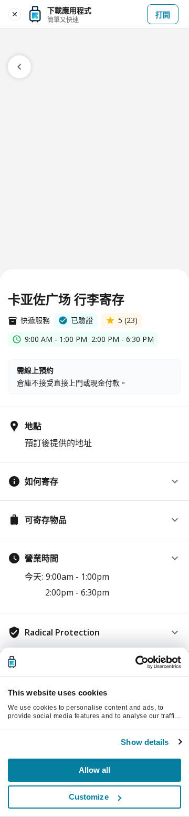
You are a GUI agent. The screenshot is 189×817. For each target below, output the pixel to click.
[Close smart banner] (14, 14)
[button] (94, 481)
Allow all (95, 769)
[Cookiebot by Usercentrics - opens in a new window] (136, 662)
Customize (89, 796)
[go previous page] (19, 66)
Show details (145, 742)
